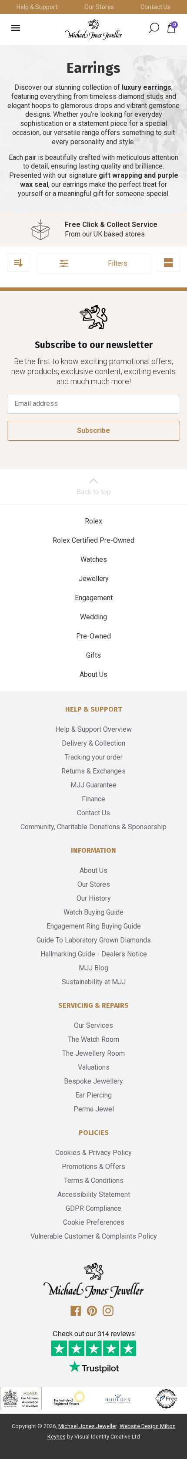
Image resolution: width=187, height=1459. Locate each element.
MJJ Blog (93, 968)
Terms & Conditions (94, 1180)
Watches (93, 559)
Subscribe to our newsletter (94, 345)
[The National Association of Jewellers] (21, 1398)
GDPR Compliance (93, 1208)
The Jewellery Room (93, 1053)
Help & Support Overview (93, 729)
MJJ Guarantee (93, 785)
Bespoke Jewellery (93, 1081)
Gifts (93, 655)
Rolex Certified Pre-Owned (93, 540)
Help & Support (37, 6)
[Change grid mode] (168, 262)
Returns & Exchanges (93, 771)
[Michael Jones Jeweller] (93, 29)
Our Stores (99, 6)
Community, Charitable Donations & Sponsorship (93, 827)
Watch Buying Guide (93, 912)
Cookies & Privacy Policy (93, 1152)
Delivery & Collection (93, 743)
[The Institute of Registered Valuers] (69, 1398)
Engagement (94, 598)
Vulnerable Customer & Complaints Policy (93, 1236)
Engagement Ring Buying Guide (94, 926)
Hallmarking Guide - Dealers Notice (93, 954)
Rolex (93, 521)
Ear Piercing (93, 1095)
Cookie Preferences (93, 1222)
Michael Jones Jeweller (87, 1426)
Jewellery (94, 578)
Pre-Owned (93, 636)
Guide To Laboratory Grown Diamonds (94, 940)
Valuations (94, 1067)
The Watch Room (93, 1039)
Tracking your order (94, 757)
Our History (94, 898)
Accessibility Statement (93, 1194)
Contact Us (155, 6)
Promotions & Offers (93, 1166)
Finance (93, 799)
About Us (93, 674)
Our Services (93, 1025)
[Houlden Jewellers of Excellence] (118, 1398)
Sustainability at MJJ (94, 982)
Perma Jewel (93, 1109)
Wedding (93, 617)
